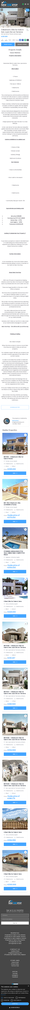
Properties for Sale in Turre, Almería (15, 935)
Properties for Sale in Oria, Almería (15, 940)
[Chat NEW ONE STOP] (23, 4)
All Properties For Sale (15, 942)
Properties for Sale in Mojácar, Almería (15, 938)
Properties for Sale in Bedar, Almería (15, 936)
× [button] (28, 986)
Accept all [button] (15, 1003)
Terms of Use (15, 966)
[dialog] (15, 997)
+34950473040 (15, 951)
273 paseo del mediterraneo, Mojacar (15, 954)
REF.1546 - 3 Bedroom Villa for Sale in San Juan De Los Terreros (15, 738)
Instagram (15, 975)
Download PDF (15, 407)
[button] (15, 1007)
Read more (3, 994)
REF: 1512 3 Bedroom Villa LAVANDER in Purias (12, 504)
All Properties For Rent (15, 943)
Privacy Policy (15, 964)
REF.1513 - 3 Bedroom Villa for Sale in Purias (13, 457)
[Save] (2, 10)
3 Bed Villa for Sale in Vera (13, 601)
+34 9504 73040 (16, 424)
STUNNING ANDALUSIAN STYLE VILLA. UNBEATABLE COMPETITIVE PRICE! (14, 553)
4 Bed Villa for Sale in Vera (13, 832)
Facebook (15, 977)
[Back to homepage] (9, 4)
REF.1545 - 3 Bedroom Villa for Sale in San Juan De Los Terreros (15, 784)
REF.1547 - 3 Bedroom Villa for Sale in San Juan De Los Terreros (15, 692)
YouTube (15, 973)
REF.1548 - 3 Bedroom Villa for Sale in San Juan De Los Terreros (15, 646)
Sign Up (15, 923)
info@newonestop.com (18, 422)
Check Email (15, 962)
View (14, 473)
